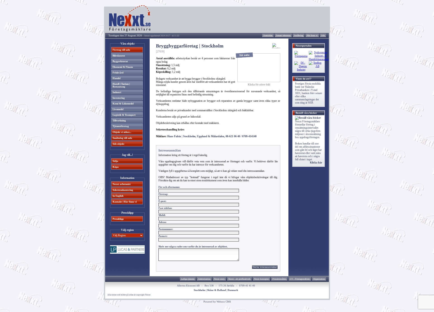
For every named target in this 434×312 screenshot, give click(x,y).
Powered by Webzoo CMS (217, 301)
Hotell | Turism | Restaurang (121, 85)
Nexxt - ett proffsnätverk (239, 279)
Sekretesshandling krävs (170, 129)
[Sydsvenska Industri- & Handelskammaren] (319, 59)
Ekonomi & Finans (123, 67)
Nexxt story (219, 279)
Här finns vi (312, 35)
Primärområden (279, 279)
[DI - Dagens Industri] (301, 69)
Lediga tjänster (187, 279)
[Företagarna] (301, 56)
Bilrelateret (119, 55)
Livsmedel (118, 109)
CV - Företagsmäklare (300, 279)
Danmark (233, 290)
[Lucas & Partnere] (127, 252)
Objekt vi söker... (122, 132)
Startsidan (267, 35)
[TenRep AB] (315, 66)
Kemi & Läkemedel (123, 103)
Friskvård (118, 72)
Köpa (116, 166)
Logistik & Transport (124, 114)
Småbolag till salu (122, 138)
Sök (323, 35)
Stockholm (199, 290)
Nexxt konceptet (261, 279)
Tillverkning (119, 120)
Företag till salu (121, 49)
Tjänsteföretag (121, 126)
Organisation (319, 279)
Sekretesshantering (123, 190)
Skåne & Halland (216, 290)
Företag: (163, 194)
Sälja (115, 161)
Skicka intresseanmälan (264, 267)
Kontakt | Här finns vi (125, 201)
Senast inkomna (283, 35)
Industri (117, 92)
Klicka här (316, 162)
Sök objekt (118, 143)
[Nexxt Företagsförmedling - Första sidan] (129, 30)
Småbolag (298, 35)
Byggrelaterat (120, 61)
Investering (119, 98)
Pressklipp (118, 218)
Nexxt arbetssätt (122, 184)
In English (118, 195)
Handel (116, 78)
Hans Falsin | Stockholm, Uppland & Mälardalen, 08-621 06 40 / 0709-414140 (212, 136)
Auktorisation (204, 279)
